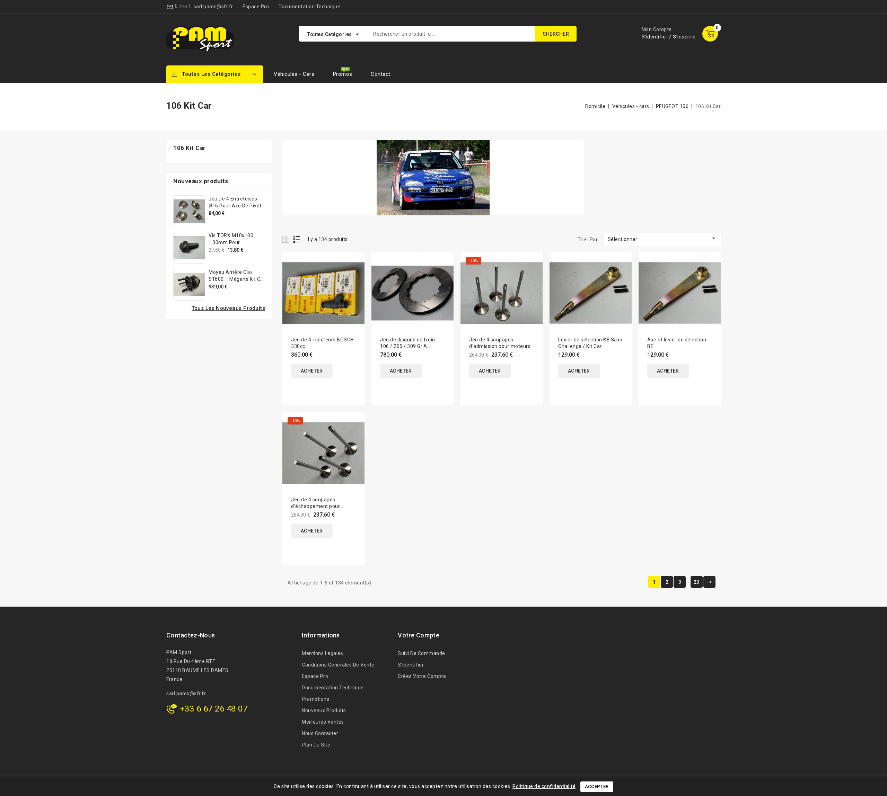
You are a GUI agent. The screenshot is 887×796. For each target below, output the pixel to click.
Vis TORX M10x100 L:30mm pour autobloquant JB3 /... (233, 242)
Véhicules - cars (294, 74)
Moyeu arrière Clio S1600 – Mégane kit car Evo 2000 (237, 279)
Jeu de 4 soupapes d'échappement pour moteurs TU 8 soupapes (319, 506)
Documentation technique (333, 687)
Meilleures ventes (323, 722)
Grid (286, 239)
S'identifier (411, 665)
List (297, 239)
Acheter (312, 371)
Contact (380, 74)
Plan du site (316, 745)
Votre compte (418, 635)
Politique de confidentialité (544, 786)
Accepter (597, 786)
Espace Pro (256, 6)
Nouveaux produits (324, 710)
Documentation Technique (310, 6)
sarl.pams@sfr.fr (213, 6)
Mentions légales (322, 653)
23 (697, 582)
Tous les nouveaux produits (228, 308)
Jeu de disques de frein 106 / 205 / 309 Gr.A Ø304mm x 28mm (407, 346)
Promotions (315, 699)
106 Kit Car (189, 147)
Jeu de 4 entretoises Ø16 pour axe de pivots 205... (236, 205)
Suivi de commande (421, 653)
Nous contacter (320, 733)
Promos (342, 74)
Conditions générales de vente (338, 665)
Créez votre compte (422, 676)
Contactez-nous (190, 635)
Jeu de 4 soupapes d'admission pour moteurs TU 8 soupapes (499, 346)
